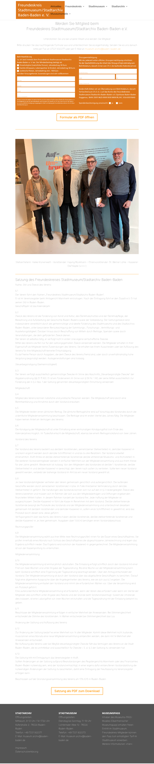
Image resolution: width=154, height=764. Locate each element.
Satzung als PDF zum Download (77, 691)
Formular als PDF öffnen (77, 117)
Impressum (21, 747)
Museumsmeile (59, 14)
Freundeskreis (73, 6)
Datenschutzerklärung (26, 751)
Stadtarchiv (118, 6)
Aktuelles (56, 6)
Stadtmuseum (97, 6)
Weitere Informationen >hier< (117, 743)
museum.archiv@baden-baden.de (103, 48)
